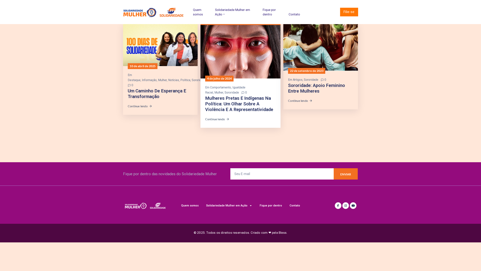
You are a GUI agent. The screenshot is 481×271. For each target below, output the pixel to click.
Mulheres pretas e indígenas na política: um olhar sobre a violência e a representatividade (239, 104)
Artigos (298, 79)
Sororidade (199, 80)
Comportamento (220, 87)
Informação (149, 80)
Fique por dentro (269, 12)
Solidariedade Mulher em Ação (232, 12)
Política (185, 80)
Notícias (173, 80)
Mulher (162, 80)
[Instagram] (345, 205)
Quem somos (198, 12)
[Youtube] (353, 205)
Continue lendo (138, 106)
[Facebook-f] (338, 205)
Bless (283, 232)
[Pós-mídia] (160, 45)
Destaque (134, 80)
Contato (294, 14)
